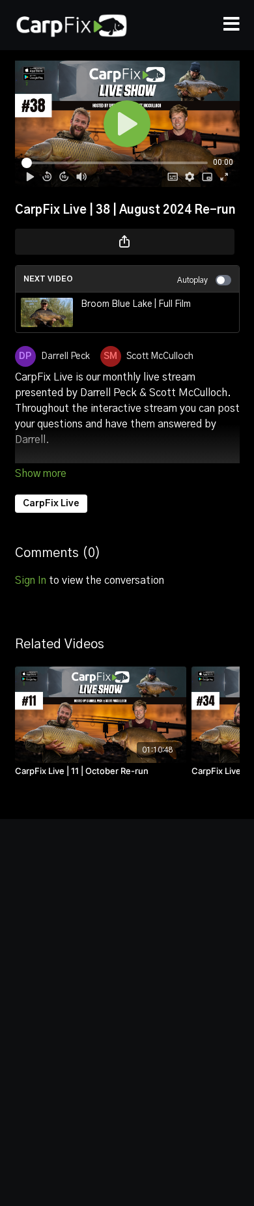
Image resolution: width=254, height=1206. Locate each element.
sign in (30, 580)
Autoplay (192, 280)
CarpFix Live (51, 503)
